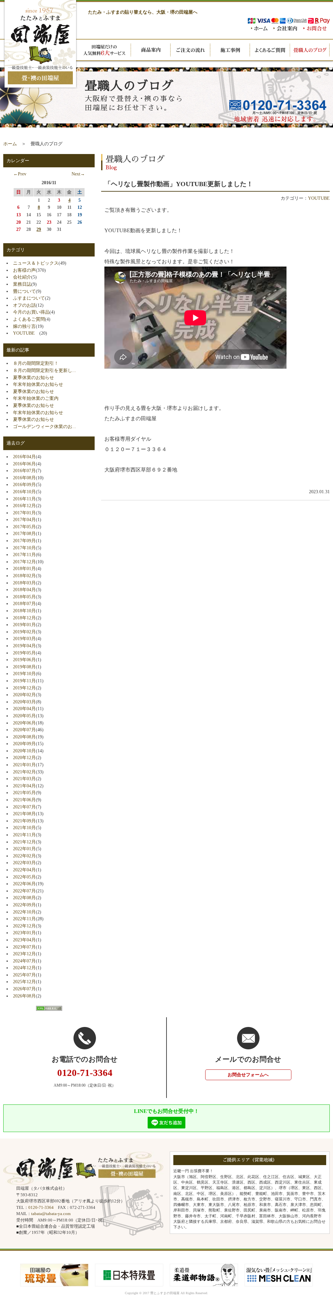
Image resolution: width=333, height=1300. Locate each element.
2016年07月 (24, 470)
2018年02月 (24, 575)
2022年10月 (24, 911)
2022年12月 (24, 925)
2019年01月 (24, 624)
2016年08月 (24, 477)
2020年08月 (24, 736)
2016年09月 (24, 484)
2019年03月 (24, 638)
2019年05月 (24, 652)
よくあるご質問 (29, 319)
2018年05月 (24, 596)
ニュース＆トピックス (36, 263)
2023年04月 (24, 939)
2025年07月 (24, 974)
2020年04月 (24, 708)
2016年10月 (24, 491)
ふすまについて (29, 298)
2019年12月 (24, 687)
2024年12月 (24, 967)
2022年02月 (24, 855)
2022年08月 (24, 897)
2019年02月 (24, 631)
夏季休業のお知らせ (33, 377)
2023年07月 (24, 946)
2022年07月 (24, 890)
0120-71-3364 (41, 1207)
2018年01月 (24, 568)
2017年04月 (24, 519)
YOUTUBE (26, 333)
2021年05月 (24, 792)
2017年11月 (24, 554)
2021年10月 (24, 827)
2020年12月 (24, 757)
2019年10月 (24, 673)
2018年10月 (24, 610)
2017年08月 (24, 533)
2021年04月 (24, 785)
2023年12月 (24, 953)
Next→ (78, 173)
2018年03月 (24, 582)
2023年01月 (24, 932)
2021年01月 (24, 764)
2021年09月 (24, 820)
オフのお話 (24, 305)
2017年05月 (24, 526)
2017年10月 (24, 547)
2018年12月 (24, 617)
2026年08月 (24, 995)
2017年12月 (24, 561)
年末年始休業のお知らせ (38, 384)
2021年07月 (24, 806)
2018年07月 (24, 603)
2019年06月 (24, 659)
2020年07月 (24, 729)
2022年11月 (24, 918)
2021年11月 (24, 834)
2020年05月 (24, 715)
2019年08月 (24, 666)
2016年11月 (24, 498)
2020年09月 (24, 743)
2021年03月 (24, 778)
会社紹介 (22, 277)
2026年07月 (24, 988)
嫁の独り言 (24, 326)
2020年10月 (24, 750)
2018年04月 (24, 589)
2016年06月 (24, 463)
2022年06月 (24, 883)
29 (38, 229)
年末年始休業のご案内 (36, 398)
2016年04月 (24, 456)
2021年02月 (24, 771)
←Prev (19, 173)
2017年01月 (24, 512)
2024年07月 (24, 960)
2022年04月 (24, 869)
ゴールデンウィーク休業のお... (44, 426)
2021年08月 (24, 813)
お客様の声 (24, 270)
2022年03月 (24, 862)
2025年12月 (24, 981)
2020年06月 (24, 722)
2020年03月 (24, 701)
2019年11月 (24, 680)
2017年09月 (24, 540)
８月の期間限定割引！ (36, 363)
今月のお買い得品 (31, 312)
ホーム (10, 143)
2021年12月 (24, 841)
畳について (24, 291)
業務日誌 (22, 284)
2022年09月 (24, 904)
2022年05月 (24, 876)
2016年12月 (24, 505)
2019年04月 (24, 645)
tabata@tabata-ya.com (51, 1213)
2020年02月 (24, 694)
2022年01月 (24, 848)
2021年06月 (24, 799)
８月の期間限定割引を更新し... (44, 370)
